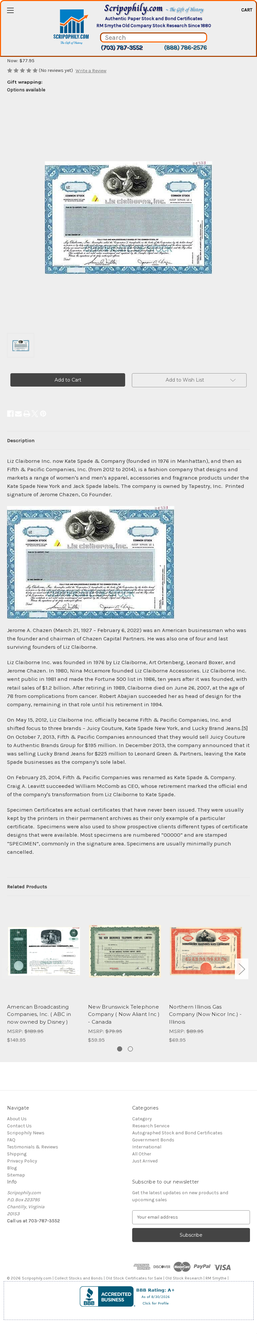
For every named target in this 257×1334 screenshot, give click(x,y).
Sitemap (16, 1175)
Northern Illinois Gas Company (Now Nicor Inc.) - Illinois (205, 1014)
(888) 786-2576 (185, 47)
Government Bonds (153, 1140)
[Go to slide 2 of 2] (130, 1048)
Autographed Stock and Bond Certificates (177, 1133)
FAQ (11, 1140)
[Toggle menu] (10, 10)
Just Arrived (145, 1161)
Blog (12, 1168)
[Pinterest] (43, 413)
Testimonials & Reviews (32, 1147)
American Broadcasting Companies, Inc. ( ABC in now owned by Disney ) (39, 1014)
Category (142, 1119)
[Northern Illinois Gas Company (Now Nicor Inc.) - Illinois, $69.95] (206, 951)
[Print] (26, 413)
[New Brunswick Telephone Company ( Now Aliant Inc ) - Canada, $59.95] (125, 951)
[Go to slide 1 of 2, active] (119, 1048)
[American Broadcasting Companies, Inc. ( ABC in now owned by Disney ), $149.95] (44, 951)
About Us (17, 1119)
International (146, 1147)
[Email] (18, 413)
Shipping (16, 1154)
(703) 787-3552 (122, 47)
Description (20, 440)
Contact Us (19, 1126)
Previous (8, 969)
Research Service (150, 1126)
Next (241, 969)
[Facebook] (10, 413)
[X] (34, 413)
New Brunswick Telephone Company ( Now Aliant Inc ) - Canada (124, 1014)
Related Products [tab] (27, 887)
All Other (141, 1154)
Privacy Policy (22, 1161)
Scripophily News (26, 1133)
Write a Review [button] (91, 71)
